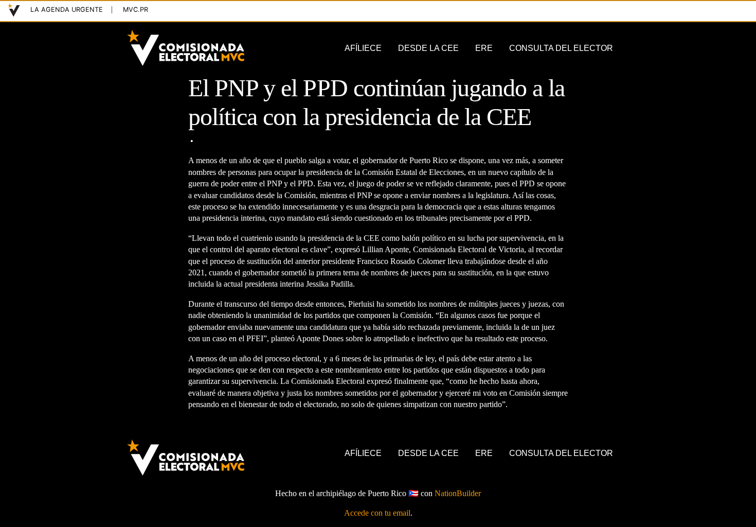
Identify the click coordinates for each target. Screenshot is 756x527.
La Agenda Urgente (66, 9)
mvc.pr (135, 9)
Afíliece (363, 48)
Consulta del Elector (561, 48)
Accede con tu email (377, 512)
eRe (484, 48)
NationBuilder (458, 493)
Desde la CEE (428, 48)
